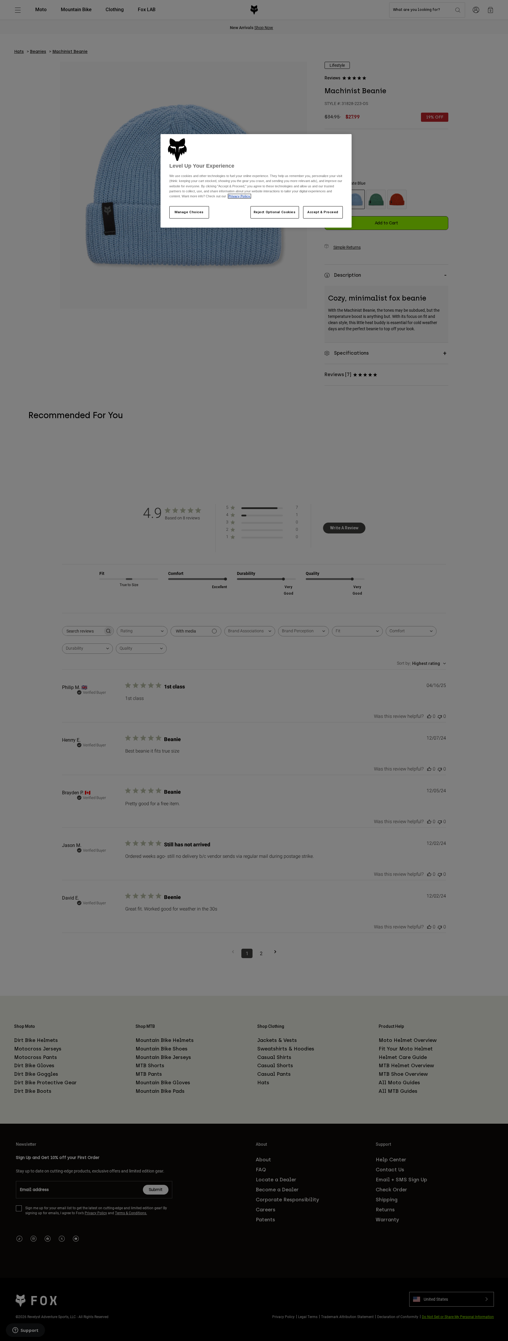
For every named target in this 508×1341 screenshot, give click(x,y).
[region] (256, 181)
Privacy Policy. (239, 196)
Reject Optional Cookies (275, 212)
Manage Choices (189, 212)
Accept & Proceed (323, 212)
